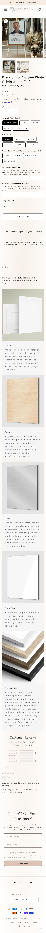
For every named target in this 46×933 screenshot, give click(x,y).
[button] (5, 9)
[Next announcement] (41, 2)
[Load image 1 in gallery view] (9, 67)
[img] (8, 773)
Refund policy (34, 918)
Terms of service (31, 922)
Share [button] (7, 267)
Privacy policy (16, 922)
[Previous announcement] (4, 2)
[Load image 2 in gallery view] (23, 67)
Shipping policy (24, 926)
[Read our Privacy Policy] (41, 856)
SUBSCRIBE (23, 863)
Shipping (5, 95)
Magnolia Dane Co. (19, 918)
